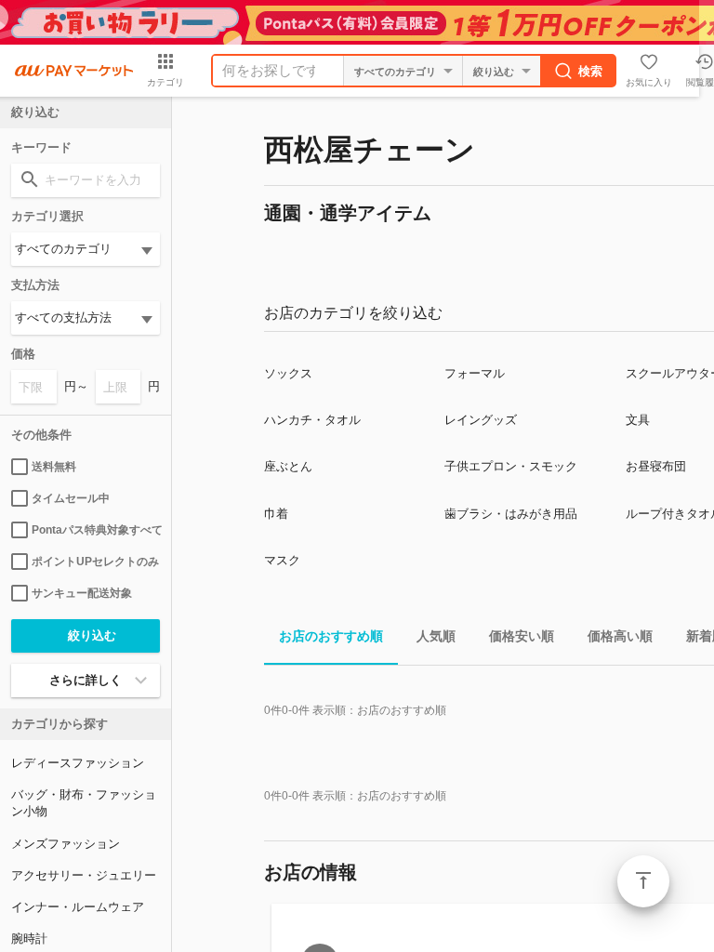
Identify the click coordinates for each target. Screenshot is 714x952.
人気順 (436, 635)
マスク (282, 560)
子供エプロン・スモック (510, 466)
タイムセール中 (71, 498)
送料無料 (54, 466)
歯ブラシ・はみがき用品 (510, 514)
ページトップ (643, 881)
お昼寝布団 (656, 466)
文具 (638, 420)
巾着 (276, 514)
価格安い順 (521, 635)
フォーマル (474, 373)
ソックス (288, 373)
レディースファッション (77, 763)
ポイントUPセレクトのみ (95, 561)
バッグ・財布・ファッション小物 (83, 802)
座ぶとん (288, 466)
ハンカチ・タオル (312, 420)
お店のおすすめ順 (331, 635)
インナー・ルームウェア (77, 907)
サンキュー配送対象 (82, 593)
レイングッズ (480, 420)
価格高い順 (620, 635)
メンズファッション (65, 844)
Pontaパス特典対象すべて (96, 529)
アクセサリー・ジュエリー (83, 875)
